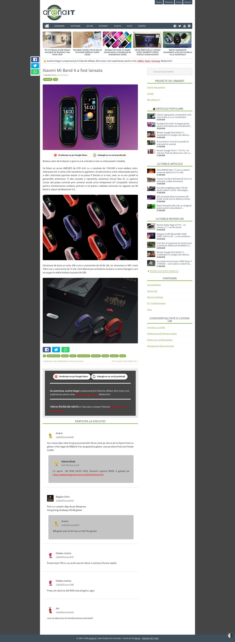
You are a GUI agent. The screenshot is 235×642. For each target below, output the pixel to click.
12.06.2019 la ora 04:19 (65, 500)
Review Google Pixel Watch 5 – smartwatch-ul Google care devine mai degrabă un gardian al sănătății (173, 135)
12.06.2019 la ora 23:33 (65, 612)
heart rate (96, 356)
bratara (65, 356)
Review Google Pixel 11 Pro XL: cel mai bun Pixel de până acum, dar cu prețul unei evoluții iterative (173, 153)
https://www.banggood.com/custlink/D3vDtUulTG (78, 474)
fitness (72, 356)
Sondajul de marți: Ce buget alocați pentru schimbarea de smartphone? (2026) (117, 52)
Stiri (55, 79)
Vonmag (155, 60)
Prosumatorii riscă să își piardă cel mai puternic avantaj (173, 142)
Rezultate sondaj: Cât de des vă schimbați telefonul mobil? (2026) (87, 52)
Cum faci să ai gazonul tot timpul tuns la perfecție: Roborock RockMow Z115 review (174, 245)
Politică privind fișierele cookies (162, 333)
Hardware (47, 79)
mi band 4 (114, 356)
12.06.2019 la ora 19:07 (65, 557)
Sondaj (150, 93)
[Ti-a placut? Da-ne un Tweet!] (35, 65)
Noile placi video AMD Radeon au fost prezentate (63, 361)
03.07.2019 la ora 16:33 (70, 465)
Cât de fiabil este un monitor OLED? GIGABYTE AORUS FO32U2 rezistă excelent (148, 52)
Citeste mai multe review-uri (164, 270)
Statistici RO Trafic (150, 638)
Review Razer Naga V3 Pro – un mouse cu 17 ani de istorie (171, 226)
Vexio (147, 60)
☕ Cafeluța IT (153, 99)
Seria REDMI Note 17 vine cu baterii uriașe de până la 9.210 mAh (173, 171)
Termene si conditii (156, 327)
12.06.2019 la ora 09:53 (70, 525)
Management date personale (160, 346)
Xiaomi (122, 356)
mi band (105, 356)
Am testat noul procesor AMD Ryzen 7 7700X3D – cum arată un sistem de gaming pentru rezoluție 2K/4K (174, 263)
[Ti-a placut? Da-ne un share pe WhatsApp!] (35, 72)
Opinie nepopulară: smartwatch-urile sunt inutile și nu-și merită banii (177, 52)
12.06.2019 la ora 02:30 (65, 437)
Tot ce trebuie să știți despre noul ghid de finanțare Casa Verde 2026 (57, 52)
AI (44, 356)
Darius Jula (152, 291)
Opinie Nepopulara (156, 87)
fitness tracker (83, 356)
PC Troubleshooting (156, 303)
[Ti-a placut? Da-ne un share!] (35, 59)
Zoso (149, 309)
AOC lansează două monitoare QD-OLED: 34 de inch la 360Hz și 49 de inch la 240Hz (173, 199)
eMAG (140, 60)
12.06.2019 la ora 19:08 (65, 584)
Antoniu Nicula (68, 461)
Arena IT (61, 12)
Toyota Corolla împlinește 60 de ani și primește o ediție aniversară (174, 179)
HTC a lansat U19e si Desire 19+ (124, 361)
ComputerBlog (154, 284)
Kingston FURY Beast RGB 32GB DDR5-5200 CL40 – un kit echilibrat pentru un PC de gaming (173, 236)
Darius (137, 638)
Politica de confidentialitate (159, 339)
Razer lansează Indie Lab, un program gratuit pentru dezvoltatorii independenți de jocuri (174, 208)
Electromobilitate (155, 297)
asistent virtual (53, 356)
